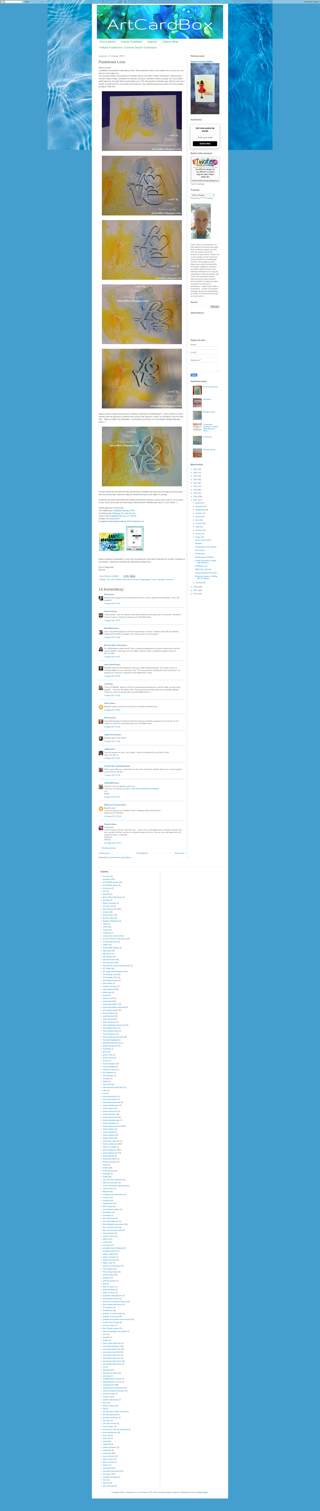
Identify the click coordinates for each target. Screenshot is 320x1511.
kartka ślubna (108, 1138)
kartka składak (108, 1132)
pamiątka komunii (110, 1251)
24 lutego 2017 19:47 (112, 843)
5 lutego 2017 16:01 (112, 758)
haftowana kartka (109, 1070)
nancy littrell (109, 665)
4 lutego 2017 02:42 (112, 657)
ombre (105, 1242)
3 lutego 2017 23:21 (112, 620)
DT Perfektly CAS (110, 977)
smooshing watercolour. (112, 1364)
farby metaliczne (109, 1022)
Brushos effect (108, 918)
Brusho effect (108, 915)
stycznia (199, 583)
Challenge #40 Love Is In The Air (123, 516)
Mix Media (107, 1212)
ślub (104, 1403)
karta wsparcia (108, 1108)
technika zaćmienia (110, 1418)
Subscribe (205, 143)
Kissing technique (110, 1162)
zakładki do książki (110, 1477)
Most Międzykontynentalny (113, 1224)
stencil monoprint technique (114, 1391)
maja (198, 527)
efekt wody (107, 992)
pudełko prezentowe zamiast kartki (116, 1319)
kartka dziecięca (109, 1114)
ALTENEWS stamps (110, 882)
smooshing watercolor (111, 1355)
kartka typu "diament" (111, 1141)
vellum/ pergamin (109, 1447)
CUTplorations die (110, 942)
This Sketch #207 (113, 519)
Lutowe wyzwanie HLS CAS (206, 573)
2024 (195, 476)
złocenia (106, 1483)
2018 (195, 496)
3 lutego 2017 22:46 (112, 603)
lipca (198, 520)
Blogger (205, 1492)
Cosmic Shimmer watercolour (114, 939)
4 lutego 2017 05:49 (112, 676)
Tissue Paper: (108, 1426)
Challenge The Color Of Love (124, 513)
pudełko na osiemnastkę (112, 1313)
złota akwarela (108, 1486)
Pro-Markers (108, 1307)
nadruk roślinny (109, 1236)
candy (105, 924)
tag (104, 1409)
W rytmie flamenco (210, 387)
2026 (195, 469)
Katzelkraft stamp (110, 1159)
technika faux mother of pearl (114, 1412)
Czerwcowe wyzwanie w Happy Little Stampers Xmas (210, 427)
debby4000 (109, 783)
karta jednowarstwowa (111, 1102)
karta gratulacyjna (110, 1096)
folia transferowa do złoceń (113, 1037)
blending (106, 900)
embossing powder (110, 1010)
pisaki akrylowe (109, 1290)
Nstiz (106, 594)
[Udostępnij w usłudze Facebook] (131, 576)
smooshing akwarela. (111, 1346)
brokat (105, 912)
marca (198, 534)
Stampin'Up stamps (110, 1373)
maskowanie (108, 1203)
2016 (195, 587)
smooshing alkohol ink (111, 1349)
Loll (106, 684)
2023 (195, 479)
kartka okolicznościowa (130, 579)
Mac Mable (108, 628)
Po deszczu (207, 437)
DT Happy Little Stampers (113, 971)
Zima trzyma (200, 550)
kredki (105, 1168)
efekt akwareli (116, 579)
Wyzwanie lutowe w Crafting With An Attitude (206, 577)
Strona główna (107, 41)
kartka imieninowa (110, 1117)
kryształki (106, 1174)
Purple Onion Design (111, 1322)
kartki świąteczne (109, 1150)
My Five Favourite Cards (112, 1230)
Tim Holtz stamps (109, 1423)
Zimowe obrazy (209, 449)
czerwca (199, 523)
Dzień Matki (107, 983)
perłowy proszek (109, 1281)
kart (104, 1093)
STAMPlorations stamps (112, 1379)
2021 (195, 486)
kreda (105, 1165)
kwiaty (105, 1177)
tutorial (105, 1441)
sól (104, 1367)
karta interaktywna (110, 1099)
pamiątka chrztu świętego (113, 1248)
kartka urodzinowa (110, 1144)
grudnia (199, 503)
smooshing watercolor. (112, 1358)
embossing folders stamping (114, 1007)
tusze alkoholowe (109, 1432)
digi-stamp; (107, 954)
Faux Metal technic (110, 1028)
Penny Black (108, 1269)
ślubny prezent (108, 1406)
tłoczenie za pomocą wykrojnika (115, 1429)
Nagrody (152, 41)
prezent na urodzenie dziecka (114, 1302)
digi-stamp (107, 951)
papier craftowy (109, 1254)
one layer (106, 1245)
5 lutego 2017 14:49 (112, 741)
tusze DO (106, 1438)
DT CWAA (107, 968)
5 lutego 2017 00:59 (112, 710)
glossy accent (108, 1058)
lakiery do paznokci (110, 1183)
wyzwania (169, 579)
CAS (108, 579)
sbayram (176, 1492)
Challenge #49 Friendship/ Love (131, 521)
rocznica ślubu (108, 1325)
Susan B (107, 611)
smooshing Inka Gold (111, 1352)
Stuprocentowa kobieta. (202, 61)
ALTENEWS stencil (110, 885)
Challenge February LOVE (124, 510)
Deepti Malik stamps (111, 948)
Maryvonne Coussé (112, 805)
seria (105, 1334)
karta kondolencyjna (111, 1105)
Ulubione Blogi (170, 41)
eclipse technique (110, 986)
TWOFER (106, 1444)
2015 (195, 590)
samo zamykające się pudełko (115, 1331)
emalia (105, 995)
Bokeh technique (109, 903)
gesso (105, 1052)
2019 (195, 493)
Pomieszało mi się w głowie (205, 547)
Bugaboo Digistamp (110, 921)
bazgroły (106, 894)
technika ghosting (110, 1415)
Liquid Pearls (108, 1188)
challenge (106, 933)
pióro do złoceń (109, 1287)
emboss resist (108, 998)
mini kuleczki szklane (111, 1209)
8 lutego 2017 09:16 (112, 797)
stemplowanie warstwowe (113, 1388)
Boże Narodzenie (109, 909)
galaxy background (110, 1046)
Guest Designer (109, 1064)
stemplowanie (108, 1385)
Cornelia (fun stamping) (114, 766)
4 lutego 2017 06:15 (112, 695)
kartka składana (109, 1135)
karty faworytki (108, 1156)
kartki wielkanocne (110, 1153)
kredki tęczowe (109, 1171)
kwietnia (199, 530)
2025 (195, 473)
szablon (106, 1397)
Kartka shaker (108, 1129)
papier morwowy (109, 1257)
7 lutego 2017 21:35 (112, 775)
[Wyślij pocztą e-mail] (124, 576)
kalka (105, 1090)
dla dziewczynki (109, 960)
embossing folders (110, 1004)
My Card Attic (109, 653)
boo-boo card (108, 906)
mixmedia (106, 1215)
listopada (199, 506)
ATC (104, 891)
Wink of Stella (108, 1462)
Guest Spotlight (109, 1067)
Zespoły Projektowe (131, 41)
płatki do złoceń (109, 1293)
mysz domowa (108, 1233)
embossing (107, 1001)
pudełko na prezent (110, 1316)
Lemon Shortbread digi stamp (114, 1186)
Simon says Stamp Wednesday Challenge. (142, 789)
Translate (209, 198)
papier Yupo (107, 1263)
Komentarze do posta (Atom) (119, 857)
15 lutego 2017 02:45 (112, 816)
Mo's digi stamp (109, 1218)
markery (106, 1197)
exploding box (108, 1016)
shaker (105, 1340)
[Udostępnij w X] (129, 576)
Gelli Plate (107, 1049)
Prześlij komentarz (109, 848)
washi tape (107, 1453)
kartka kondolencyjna (111, 1120)
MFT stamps (108, 1206)
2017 (195, 500)
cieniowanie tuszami (111, 936)
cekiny (105, 930)
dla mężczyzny (108, 963)
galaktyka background (111, 1043)
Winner (105, 1465)
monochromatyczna (110, 1221)
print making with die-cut (112, 1304)
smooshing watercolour (112, 1361)
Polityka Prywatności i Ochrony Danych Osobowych (128, 47)
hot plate (106, 1079)
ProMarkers (107, 1310)
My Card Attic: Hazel (112, 645)
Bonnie (107, 718)
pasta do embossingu (111, 1266)
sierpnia (199, 516)
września (199, 513)
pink (104, 1284)
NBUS (105, 1239)
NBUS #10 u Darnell (203, 569)
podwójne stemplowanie (112, 1296)
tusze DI (106, 1435)
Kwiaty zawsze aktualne (204, 557)
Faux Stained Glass (110, 1031)
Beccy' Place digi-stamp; (112, 897)
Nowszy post (104, 853)
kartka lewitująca (109, 1123)
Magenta (106, 1191)
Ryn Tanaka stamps (110, 1328)
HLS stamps (107, 1076)
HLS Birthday (108, 1073)
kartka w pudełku (109, 1147)
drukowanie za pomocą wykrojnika (116, 966)
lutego (198, 537)
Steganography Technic (148, 579)
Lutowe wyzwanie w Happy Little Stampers (205, 561)
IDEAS (105, 1082)
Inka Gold (106, 1084)
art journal (107, 888)
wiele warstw (108, 1459)
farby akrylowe (108, 1019)
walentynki (107, 1450)
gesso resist (107, 1055)
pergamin (106, 1278)
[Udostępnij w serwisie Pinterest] (134, 576)
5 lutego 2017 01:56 (112, 727)
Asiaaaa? (198, 543)
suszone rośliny (109, 1394)
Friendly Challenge (110, 1040)
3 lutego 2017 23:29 (112, 637)
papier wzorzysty (109, 1260)
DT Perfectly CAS (110, 974)
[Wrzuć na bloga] (127, 576)
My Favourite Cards (110, 1227)
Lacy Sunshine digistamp (113, 1180)
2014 (195, 594)
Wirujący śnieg (209, 412)
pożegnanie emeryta (111, 1299)
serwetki (106, 1337)
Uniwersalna (200, 554)
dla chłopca (107, 957)
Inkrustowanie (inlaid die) (113, 1087)
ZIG (104, 1480)
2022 (195, 483)
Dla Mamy (207, 399)
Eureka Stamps (109, 1013)
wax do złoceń (108, 1456)
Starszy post (179, 853)
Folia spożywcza (109, 1034)
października (201, 510)
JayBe (107, 749)
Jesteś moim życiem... (203, 540)
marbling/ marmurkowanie (113, 1194)
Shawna (107, 824)
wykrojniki (161, 579)
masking (106, 1200)
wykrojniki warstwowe (111, 1471)
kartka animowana (110, 1111)
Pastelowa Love (201, 566)
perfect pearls (108, 1275)
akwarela (106, 879)
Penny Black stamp (110, 1272)
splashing (106, 1370)
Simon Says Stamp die (112, 1343)
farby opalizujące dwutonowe (114, 1025)
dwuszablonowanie (110, 980)
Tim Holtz (106, 1421)
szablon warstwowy (110, 1400)
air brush (106, 876)
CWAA (105, 945)
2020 (195, 490)
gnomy (105, 1061)
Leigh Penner (110, 735)
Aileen (107, 703)
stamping (106, 1376)
